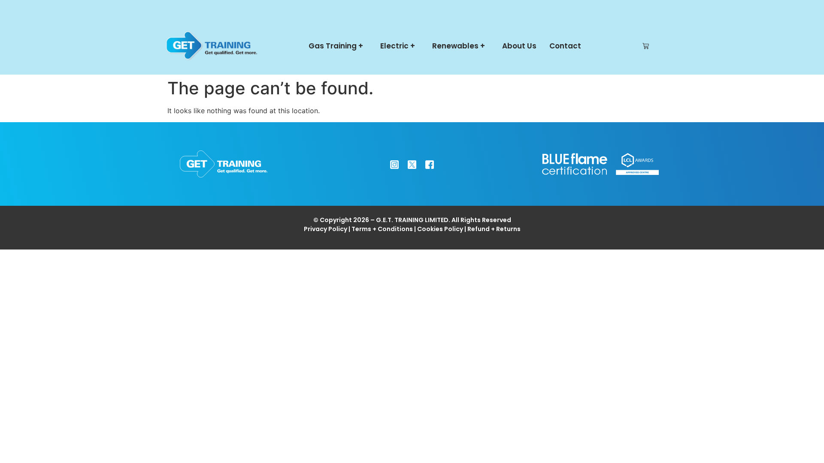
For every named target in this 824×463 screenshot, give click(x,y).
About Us (519, 46)
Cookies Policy (440, 229)
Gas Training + (336, 46)
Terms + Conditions (382, 229)
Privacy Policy (325, 229)
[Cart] (645, 46)
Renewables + (458, 46)
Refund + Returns (494, 229)
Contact (565, 46)
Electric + (397, 46)
